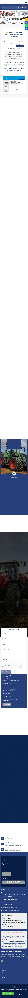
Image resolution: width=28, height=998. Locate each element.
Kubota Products (5, 979)
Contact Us (7, 704)
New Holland (4, 113)
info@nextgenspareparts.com (12, 843)
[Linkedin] (19, 994)
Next (26, 813)
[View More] (11, 409)
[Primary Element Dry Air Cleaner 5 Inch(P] (14, 824)
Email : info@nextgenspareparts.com (10, 687)
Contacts (4, 975)
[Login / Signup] (25, 7)
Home (3, 968)
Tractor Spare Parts (20, 562)
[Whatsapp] (15, 994)
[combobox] (2, 639)
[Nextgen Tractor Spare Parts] (14, 824)
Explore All (22, 809)
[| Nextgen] (14, 261)
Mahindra (9, 113)
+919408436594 (6, 904)
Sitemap (3, 977)
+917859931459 (8, 838)
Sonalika (14, 114)
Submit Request (6, 671)
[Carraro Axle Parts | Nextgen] (14, 196)
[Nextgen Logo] (4, 2)
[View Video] (14, 473)
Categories (4, 972)
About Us (4, 970)
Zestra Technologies (16, 990)
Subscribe (6, 874)
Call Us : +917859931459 (8, 690)
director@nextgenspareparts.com (9, 689)
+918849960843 (6, 902)
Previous (23, 813)
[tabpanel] (14, 17)
